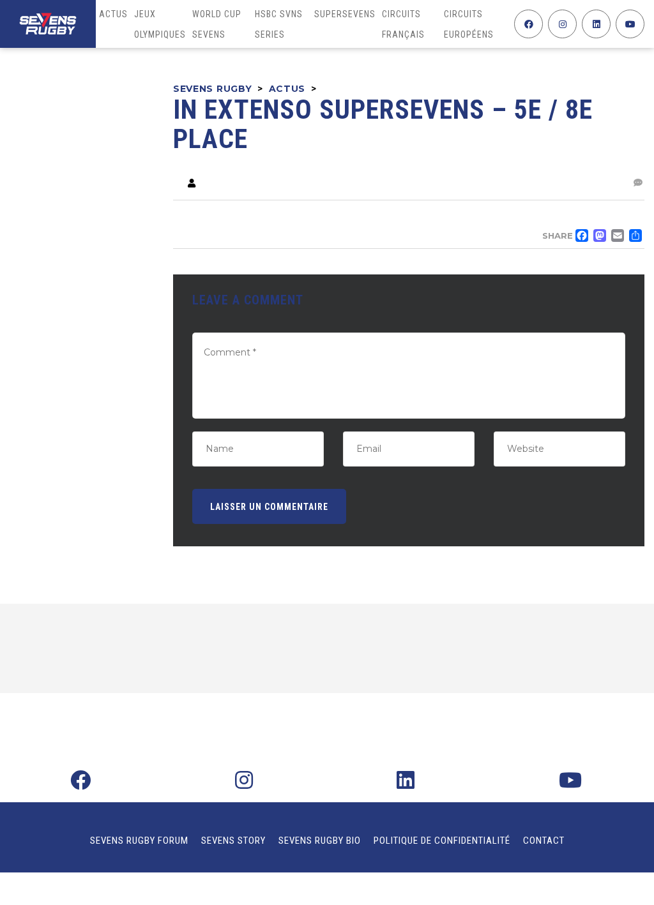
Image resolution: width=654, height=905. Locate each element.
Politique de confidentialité (442, 840)
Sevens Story (233, 840)
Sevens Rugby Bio (319, 840)
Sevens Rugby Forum (139, 840)
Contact (544, 840)
